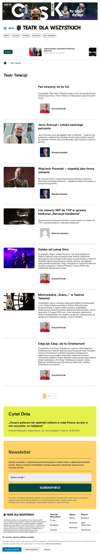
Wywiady (26, 35)
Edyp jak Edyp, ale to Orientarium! (61, 343)
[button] (4, 11)
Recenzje (16, 35)
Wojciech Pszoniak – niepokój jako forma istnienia (66, 170)
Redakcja (54, 525)
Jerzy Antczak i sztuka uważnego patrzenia (60, 126)
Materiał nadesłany (60, 233)
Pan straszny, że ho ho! (53, 86)
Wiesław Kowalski (60, 152)
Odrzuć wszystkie (31, 549)
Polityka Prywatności (53, 544)
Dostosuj (47, 549)
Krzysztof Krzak (59, 108)
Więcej (84, 514)
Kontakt (53, 530)
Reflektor (36, 35)
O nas (52, 520)
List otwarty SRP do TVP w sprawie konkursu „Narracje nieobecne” (62, 211)
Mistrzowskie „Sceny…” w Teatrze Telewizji (61, 296)
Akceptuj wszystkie (12, 549)
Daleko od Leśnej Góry (53, 249)
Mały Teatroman (49, 35)
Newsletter (86, 530)
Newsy (7, 35)
